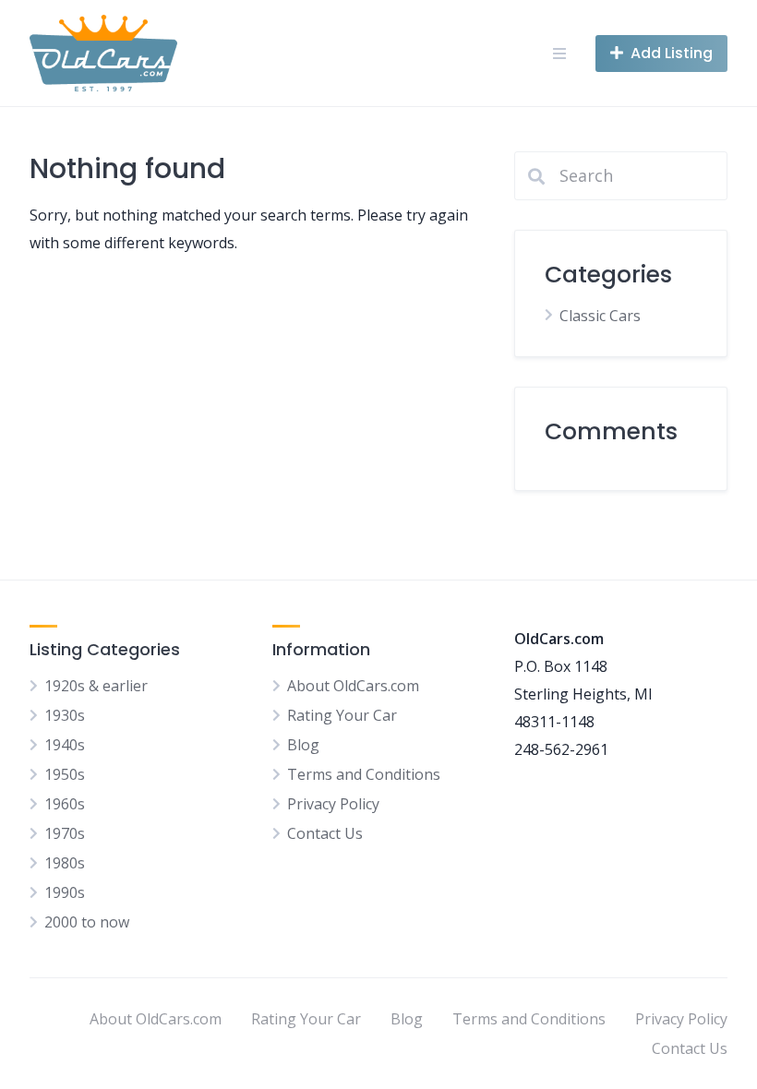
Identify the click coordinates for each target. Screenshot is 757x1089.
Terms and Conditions (363, 774)
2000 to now (86, 922)
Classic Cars (600, 315)
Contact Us (325, 833)
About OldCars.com (353, 686)
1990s (64, 892)
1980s (64, 863)
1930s (64, 715)
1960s (64, 804)
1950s (64, 774)
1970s (64, 833)
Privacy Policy (333, 804)
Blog (303, 745)
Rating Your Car (342, 715)
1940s (64, 745)
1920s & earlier (96, 686)
